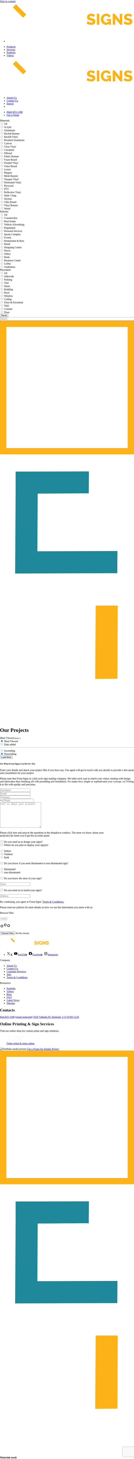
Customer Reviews (16, 971)
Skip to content (8, 1)
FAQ (9, 997)
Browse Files (7, 912)
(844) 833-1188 (15, 112)
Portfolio (11, 52)
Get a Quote (13, 115)
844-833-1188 (7, 1017)
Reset (4, 315)
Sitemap (11, 1003)
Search (10, 103)
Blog (9, 994)
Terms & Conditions (17, 977)
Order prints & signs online (20, 1043)
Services (11, 49)
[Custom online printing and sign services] (15, 1040)
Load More (6, 757)
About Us (12, 97)
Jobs (9, 974)
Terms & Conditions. (53, 901)
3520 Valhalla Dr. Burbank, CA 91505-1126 (56, 1017)
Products (11, 46)
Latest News (13, 1000)
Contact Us (12, 100)
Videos (10, 55)
